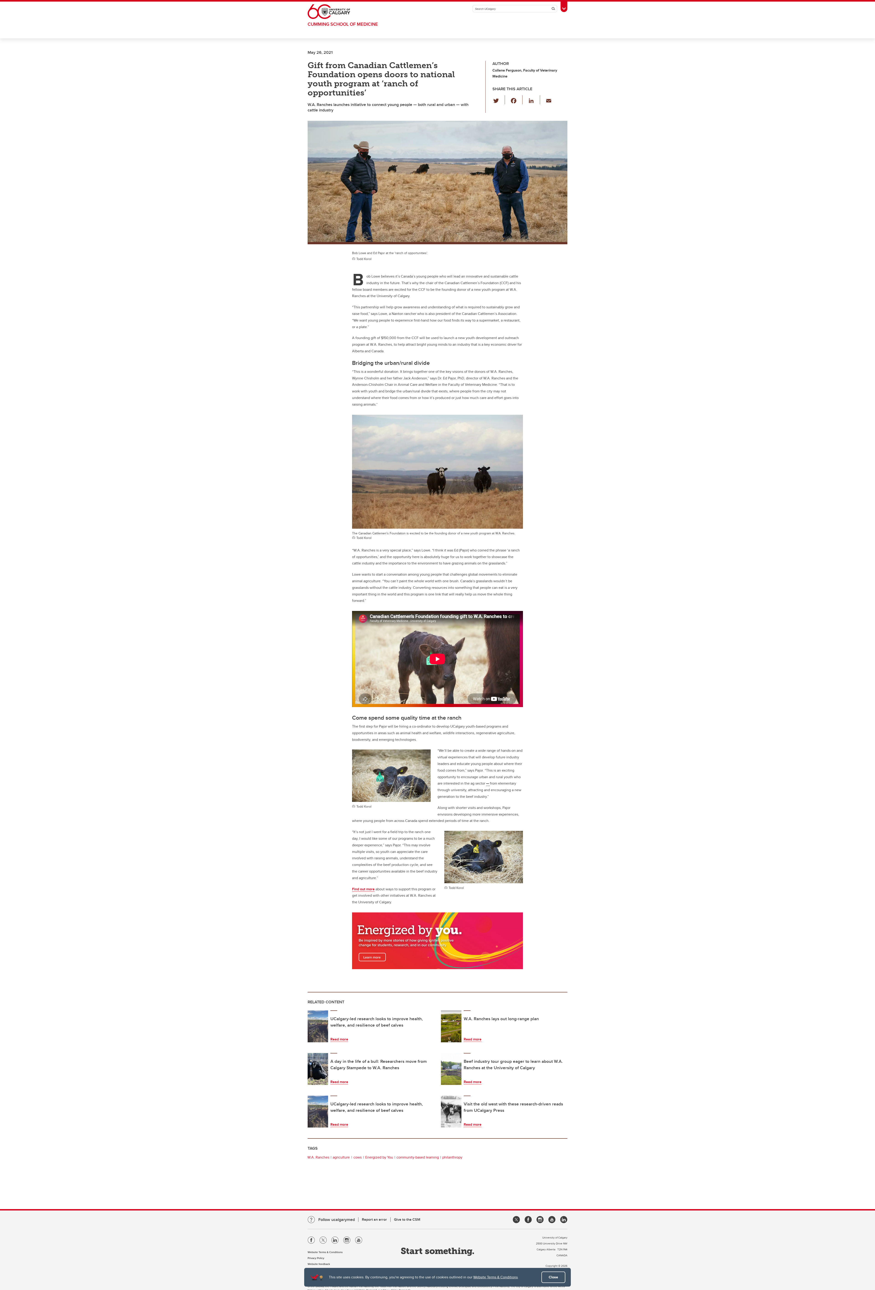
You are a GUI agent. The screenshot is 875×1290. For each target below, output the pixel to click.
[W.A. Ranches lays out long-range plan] (451, 1026)
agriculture (341, 1157)
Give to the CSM (407, 1219)
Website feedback (319, 1264)
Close (553, 1277)
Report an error (374, 1219)
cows (357, 1157)
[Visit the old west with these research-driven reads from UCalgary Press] (451, 1112)
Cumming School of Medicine (343, 24)
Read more (339, 1039)
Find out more (363, 889)
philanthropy (452, 1157)
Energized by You (379, 1157)
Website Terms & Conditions (495, 1277)
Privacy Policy (316, 1258)
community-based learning (417, 1157)
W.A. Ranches (318, 1157)
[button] (498, 99)
